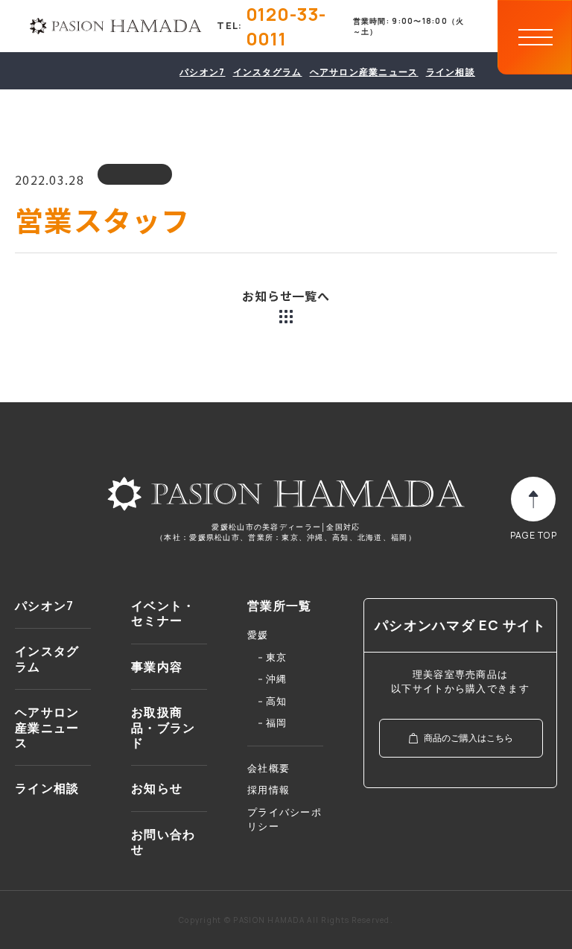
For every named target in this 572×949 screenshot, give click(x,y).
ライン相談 (450, 72)
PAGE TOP (533, 535)
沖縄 (276, 678)
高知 (276, 701)
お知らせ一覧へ (286, 296)
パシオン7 (202, 72)
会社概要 (268, 768)
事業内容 (156, 667)
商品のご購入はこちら (468, 737)
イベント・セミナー (163, 613)
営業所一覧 (279, 606)
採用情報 (268, 789)
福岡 (276, 722)
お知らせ (156, 788)
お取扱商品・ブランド (163, 728)
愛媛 (258, 634)
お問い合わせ (163, 842)
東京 (276, 657)
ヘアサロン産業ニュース (364, 72)
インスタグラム (267, 72)
